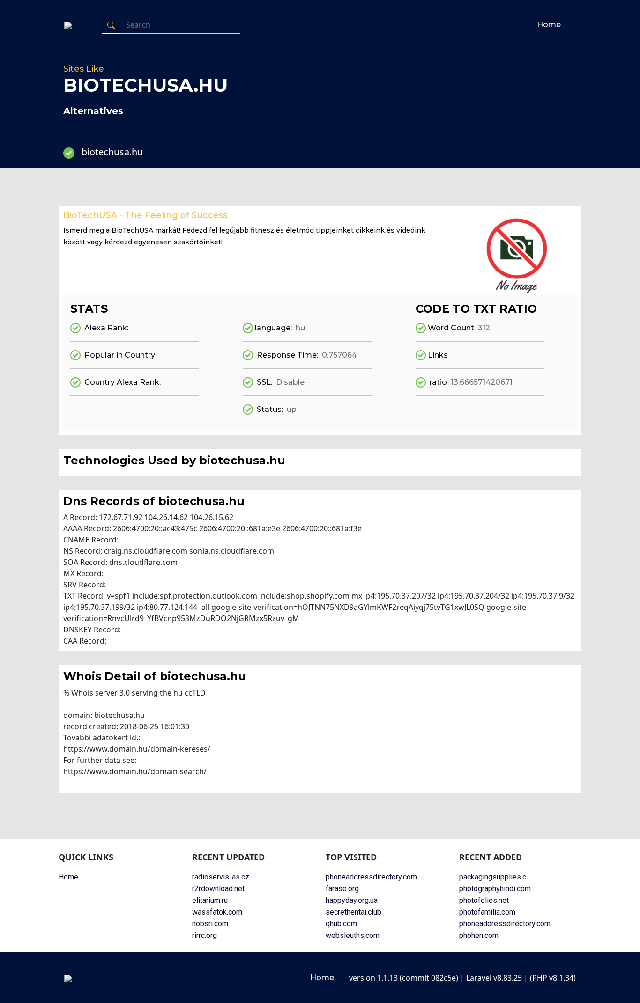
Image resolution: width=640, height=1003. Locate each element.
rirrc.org (204, 935)
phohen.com (479, 935)
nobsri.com (210, 923)
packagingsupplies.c (492, 876)
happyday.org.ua (352, 900)
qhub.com (341, 923)
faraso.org (342, 888)
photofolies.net (484, 900)
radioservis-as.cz (220, 876)
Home (549, 24)
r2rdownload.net (218, 888)
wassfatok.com (217, 912)
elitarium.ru (210, 900)
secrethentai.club (353, 912)
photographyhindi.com (495, 888)
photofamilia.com (487, 912)
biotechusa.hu (112, 152)
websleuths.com (353, 935)
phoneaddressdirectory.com (371, 876)
